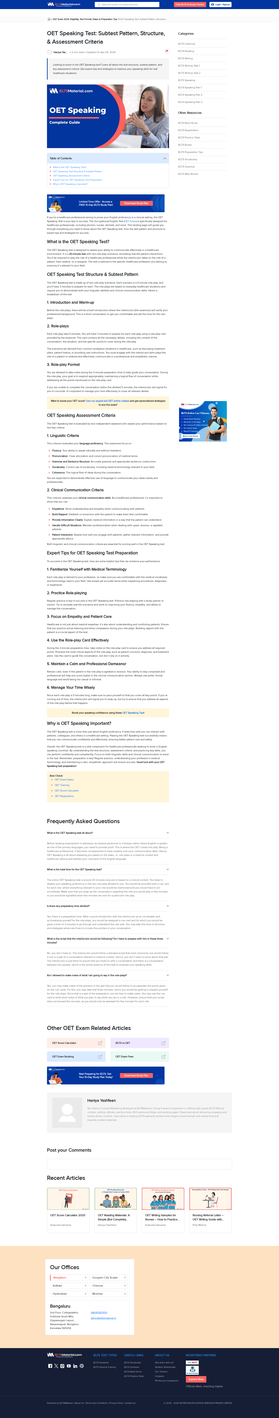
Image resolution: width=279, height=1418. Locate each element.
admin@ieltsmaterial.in (103, 1318)
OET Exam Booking (63, 1056)
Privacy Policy (116, 1403)
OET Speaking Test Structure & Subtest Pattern (77, 171)
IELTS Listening (186, 43)
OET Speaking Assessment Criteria (71, 175)
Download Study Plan (136, 203)
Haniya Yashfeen (61, 52)
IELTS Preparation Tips (190, 152)
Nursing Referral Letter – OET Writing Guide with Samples (208, 1217)
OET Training (62, 785)
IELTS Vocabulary (187, 159)
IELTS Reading (186, 51)
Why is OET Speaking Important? (70, 184)
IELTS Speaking (186, 80)
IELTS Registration (188, 130)
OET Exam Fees (124, 1056)
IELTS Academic (101, 1362)
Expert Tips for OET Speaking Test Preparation (77, 179)
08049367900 (99, 1312)
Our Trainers (161, 1371)
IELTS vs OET (123, 1043)
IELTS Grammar (186, 166)
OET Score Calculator (67, 790)
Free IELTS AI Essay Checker (190, 4)
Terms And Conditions (97, 1403)
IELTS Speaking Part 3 (190, 102)
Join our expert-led (96, 401)
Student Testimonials (165, 1367)
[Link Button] (70, 1355)
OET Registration (64, 796)
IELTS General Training (104, 1367)
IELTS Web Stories (188, 174)
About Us (79, 1403)
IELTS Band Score (188, 123)
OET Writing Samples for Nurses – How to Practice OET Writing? (161, 1217)
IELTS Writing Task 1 (189, 65)
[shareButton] (167, 51)
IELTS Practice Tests (189, 137)
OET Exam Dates (64, 779)
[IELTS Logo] (63, 4)
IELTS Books (185, 144)
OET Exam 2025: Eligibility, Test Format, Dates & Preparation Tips (85, 19)
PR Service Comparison (166, 1380)
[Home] (50, 19)
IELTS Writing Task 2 (189, 73)
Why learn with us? (164, 1362)
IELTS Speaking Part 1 (190, 87)
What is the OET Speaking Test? (69, 167)
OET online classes (118, 401)
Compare (159, 1376)
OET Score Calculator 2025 (67, 1215)
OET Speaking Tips (133, 712)
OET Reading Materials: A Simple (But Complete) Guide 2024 (114, 1217)
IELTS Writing (185, 58)
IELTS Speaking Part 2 (190, 94)
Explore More (196, 1379)
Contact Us (130, 1403)
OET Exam (130, 221)
